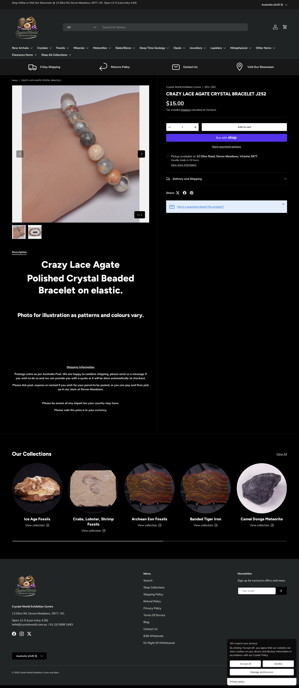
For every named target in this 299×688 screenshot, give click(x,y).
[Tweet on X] (177, 192)
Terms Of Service (154, 615)
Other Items (263, 48)
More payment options (226, 146)
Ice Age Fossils (37, 519)
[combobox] (155, 27)
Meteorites (100, 48)
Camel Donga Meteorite (262, 519)
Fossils (60, 48)
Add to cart (244, 127)
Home (15, 80)
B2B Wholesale (153, 636)
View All (281, 454)
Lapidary (216, 48)
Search (147, 580)
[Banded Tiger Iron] (205, 488)
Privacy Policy (152, 608)
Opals (177, 48)
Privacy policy (237, 681)
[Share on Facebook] (184, 192)
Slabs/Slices (123, 48)
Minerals (79, 48)
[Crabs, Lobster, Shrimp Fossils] (93, 488)
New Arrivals (20, 48)
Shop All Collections (54, 55)
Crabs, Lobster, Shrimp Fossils (93, 522)
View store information (183, 164)
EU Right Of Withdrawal (159, 643)
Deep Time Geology (152, 48)
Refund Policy (152, 601)
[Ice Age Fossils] (37, 488)
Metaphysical (238, 48)
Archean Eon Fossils (149, 519)
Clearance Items (22, 55)
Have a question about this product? (200, 206)
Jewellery (196, 48)
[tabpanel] (80, 338)
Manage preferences (261, 672)
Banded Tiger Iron (205, 519)
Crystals (42, 48)
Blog (146, 622)
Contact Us (150, 629)
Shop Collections (154, 587)
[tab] (19, 252)
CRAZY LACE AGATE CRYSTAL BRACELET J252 (42, 80)
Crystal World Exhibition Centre (183, 87)
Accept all (245, 663)
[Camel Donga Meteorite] (262, 488)
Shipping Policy (153, 594)
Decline (278, 663)
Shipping (185, 109)
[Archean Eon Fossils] (149, 488)
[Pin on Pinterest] (191, 192)
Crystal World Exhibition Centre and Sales (39, 672)
